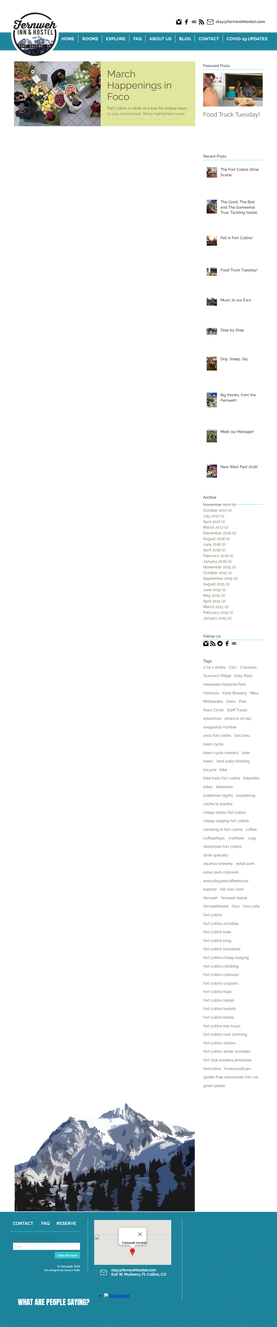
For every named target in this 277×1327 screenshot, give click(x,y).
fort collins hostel (218, 1000)
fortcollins (212, 1068)
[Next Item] (254, 90)
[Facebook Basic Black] (186, 22)
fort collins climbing (221, 966)
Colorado (248, 667)
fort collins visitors (219, 1043)
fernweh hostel (234, 898)
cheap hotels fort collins (224, 812)
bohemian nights (218, 795)
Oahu (231, 701)
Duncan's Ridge (217, 675)
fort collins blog (217, 940)
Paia (242, 701)
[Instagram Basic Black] (179, 22)
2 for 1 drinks (214, 667)
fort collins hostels (219, 1008)
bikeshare (224, 787)
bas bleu (242, 735)
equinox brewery (218, 863)
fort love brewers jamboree (227, 1060)
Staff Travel (237, 710)
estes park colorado (221, 872)
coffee (251, 829)
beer (246, 753)
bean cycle (213, 744)
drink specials (215, 855)
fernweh (210, 898)
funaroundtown (237, 1068)
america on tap (238, 718)
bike (223, 770)
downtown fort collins (222, 846)
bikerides (251, 778)
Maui (254, 693)
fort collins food (217, 991)
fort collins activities (221, 923)
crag (252, 838)
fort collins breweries (221, 949)
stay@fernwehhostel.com (240, 21)
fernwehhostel (216, 906)
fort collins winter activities (226, 1051)
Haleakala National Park (224, 684)
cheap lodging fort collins (226, 821)
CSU (233, 667)
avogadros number (220, 727)
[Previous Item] (211, 90)
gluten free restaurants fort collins (231, 1077)
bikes (208, 787)
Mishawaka (213, 701)
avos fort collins (217, 735)
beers (208, 761)
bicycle (209, 770)
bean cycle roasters (221, 753)
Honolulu (211, 693)
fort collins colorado (221, 974)
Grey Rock (243, 675)
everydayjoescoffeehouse (225, 881)
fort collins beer (217, 932)
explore (210, 889)
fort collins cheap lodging (226, 957)
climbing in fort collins (223, 829)
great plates (214, 1085)
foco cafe (251, 906)
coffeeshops (214, 838)
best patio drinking (233, 761)
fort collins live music (222, 1026)
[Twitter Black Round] (220, 643)
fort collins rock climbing (225, 1034)
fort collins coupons (220, 983)
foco (236, 906)
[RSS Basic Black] (201, 22)
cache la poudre (217, 804)
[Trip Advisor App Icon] (194, 22)
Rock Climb (213, 710)
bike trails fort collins (221, 778)
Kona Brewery (234, 693)
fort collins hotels (218, 1017)
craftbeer (236, 838)
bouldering (245, 795)
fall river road (231, 889)
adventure (212, 718)
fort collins (212, 915)
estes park (245, 863)
